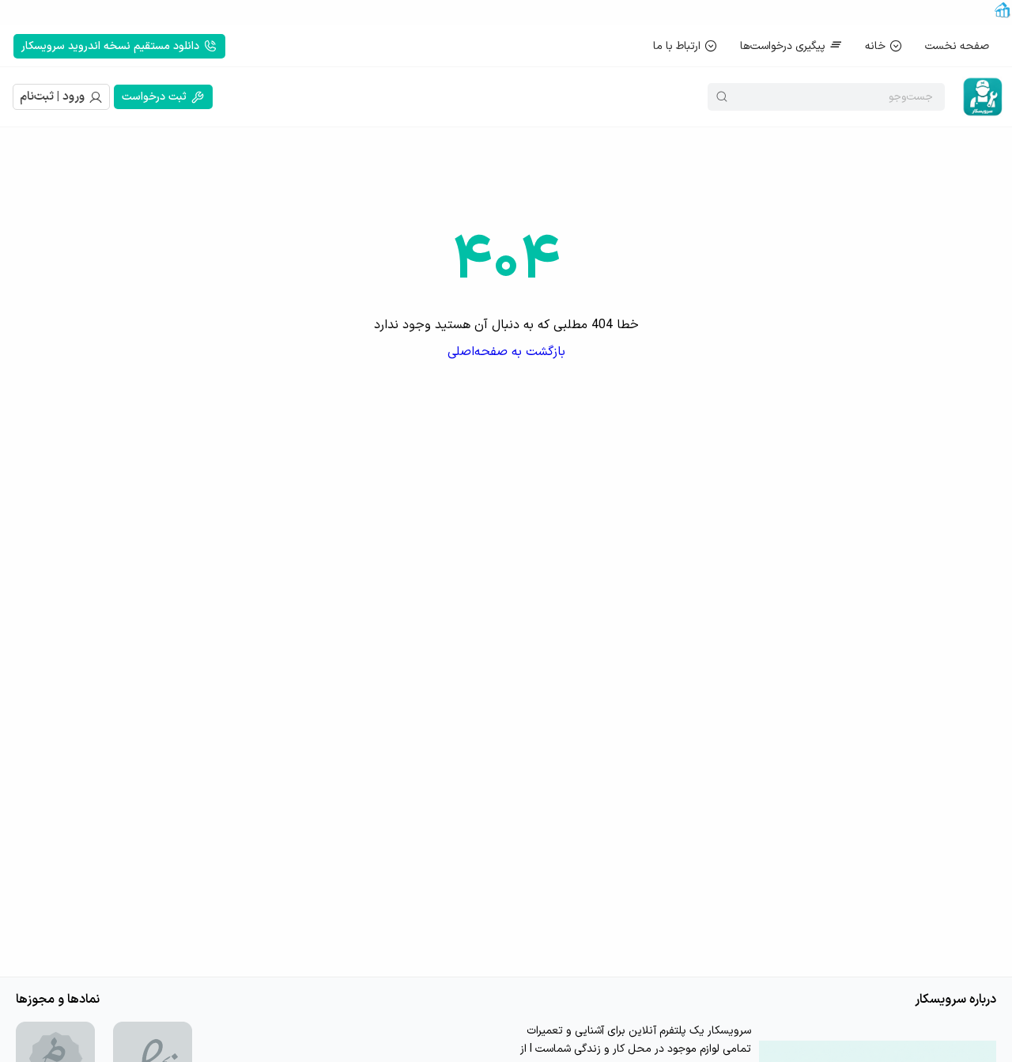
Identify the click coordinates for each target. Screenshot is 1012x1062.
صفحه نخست (957, 46)
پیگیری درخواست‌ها (782, 46)
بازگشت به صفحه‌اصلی (506, 351)
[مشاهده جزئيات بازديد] (1002, 15)
